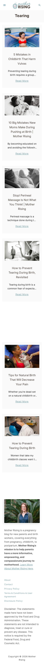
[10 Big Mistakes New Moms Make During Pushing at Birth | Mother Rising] (22, 105)
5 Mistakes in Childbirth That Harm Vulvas (22, 59)
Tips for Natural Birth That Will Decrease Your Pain (22, 380)
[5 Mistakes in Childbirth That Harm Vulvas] (22, 37)
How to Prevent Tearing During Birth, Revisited (22, 272)
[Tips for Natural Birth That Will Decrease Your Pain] (22, 356)
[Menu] (4, 5)
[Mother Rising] (22, 5)
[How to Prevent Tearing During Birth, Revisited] (22, 251)
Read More (22, 81)
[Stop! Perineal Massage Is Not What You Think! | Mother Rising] (22, 178)
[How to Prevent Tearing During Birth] (22, 426)
